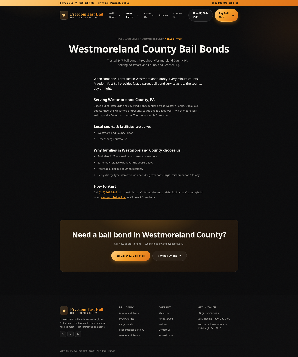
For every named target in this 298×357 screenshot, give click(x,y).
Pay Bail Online (169, 255)
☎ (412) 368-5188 (224, 3)
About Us (147, 15)
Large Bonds (126, 324)
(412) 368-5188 (108, 192)
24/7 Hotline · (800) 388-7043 (214, 318)
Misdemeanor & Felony (131, 329)
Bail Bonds (112, 15)
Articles (163, 15)
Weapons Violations (129, 335)
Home (119, 38)
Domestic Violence (129, 313)
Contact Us (177, 15)
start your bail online (113, 197)
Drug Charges (126, 318)
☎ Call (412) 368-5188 (131, 255)
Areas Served (129, 15)
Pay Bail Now (226, 15)
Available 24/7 (78, 3)
